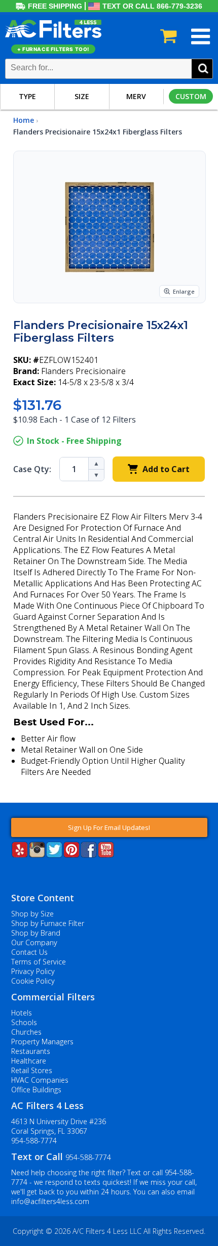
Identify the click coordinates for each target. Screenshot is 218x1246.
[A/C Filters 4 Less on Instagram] (37, 854)
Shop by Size (32, 913)
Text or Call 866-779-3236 (152, 6)
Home (23, 120)
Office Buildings (36, 1089)
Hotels (21, 1013)
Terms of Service (38, 961)
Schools (24, 1022)
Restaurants (30, 1051)
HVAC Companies (39, 1080)
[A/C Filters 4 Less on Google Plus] (12, 873)
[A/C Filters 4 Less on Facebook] (88, 854)
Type (27, 96)
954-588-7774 (34, 1140)
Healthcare (28, 1061)
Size (82, 96)
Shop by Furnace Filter (47, 923)
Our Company (34, 942)
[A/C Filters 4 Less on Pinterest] (71, 854)
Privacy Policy (33, 971)
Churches (26, 1032)
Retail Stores (31, 1070)
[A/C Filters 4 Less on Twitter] (54, 854)
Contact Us (29, 952)
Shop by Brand (35, 933)
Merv (136, 96)
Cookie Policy (33, 981)
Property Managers (42, 1041)
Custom (190, 96)
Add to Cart (166, 469)
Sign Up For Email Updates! (109, 827)
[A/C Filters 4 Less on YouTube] (106, 854)
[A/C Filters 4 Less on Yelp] (19, 854)
